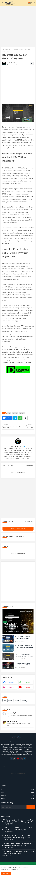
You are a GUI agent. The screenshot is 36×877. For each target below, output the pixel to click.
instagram (11, 687)
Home (3, 49)
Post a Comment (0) (18, 529)
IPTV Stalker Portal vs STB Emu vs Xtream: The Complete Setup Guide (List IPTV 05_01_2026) (17, 821)
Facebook (8, 418)
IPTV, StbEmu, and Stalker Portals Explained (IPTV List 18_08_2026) (23, 664)
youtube (27, 687)
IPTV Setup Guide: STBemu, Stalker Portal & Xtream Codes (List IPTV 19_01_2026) (16, 844)
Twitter (15, 418)
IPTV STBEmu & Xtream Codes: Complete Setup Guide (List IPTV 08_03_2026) (18, 852)
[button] (30, 3)
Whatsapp (20, 418)
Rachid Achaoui (17, 446)
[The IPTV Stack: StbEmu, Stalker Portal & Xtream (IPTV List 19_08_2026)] (8, 656)
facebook (11, 682)
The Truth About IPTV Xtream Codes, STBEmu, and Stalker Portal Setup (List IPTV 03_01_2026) (18, 837)
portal (10, 700)
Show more (30, 465)
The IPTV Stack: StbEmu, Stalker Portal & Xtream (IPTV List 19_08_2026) (24, 656)
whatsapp (27, 682)
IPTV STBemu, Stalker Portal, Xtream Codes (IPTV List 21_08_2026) (24, 638)
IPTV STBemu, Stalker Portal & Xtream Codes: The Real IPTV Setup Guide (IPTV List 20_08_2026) (24, 648)
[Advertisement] (18, 26)
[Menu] (2, 3)
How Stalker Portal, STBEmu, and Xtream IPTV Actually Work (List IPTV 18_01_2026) (17, 829)
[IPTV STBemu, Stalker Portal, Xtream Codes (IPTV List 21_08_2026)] (8, 639)
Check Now (12, 869)
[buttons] (11, 758)
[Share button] (25, 418)
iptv (9, 413)
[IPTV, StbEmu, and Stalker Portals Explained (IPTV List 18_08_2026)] (8, 665)
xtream (9, 49)
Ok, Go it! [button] (6, 873)
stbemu (15, 413)
